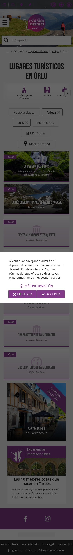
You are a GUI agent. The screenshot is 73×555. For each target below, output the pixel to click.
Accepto (53, 294)
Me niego (24, 294)
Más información (39, 286)
